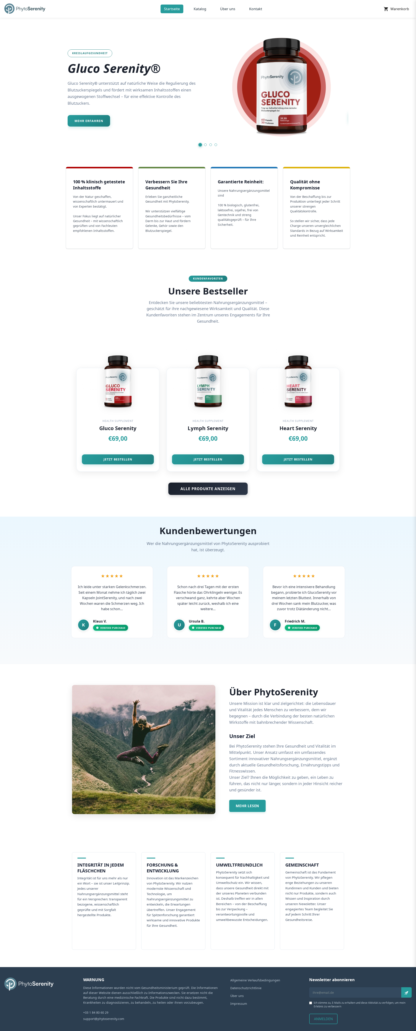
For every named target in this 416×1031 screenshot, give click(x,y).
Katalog (200, 9)
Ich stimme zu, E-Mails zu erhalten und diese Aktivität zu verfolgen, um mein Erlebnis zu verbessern (359, 1004)
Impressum (238, 1004)
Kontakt (255, 9)
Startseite (172, 9)
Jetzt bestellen (118, 459)
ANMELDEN (323, 1018)
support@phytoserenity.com (103, 1019)
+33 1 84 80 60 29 (95, 1012)
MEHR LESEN (247, 805)
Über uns (227, 9)
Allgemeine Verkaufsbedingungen (255, 980)
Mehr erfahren (89, 121)
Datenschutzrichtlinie (246, 988)
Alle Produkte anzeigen (208, 488)
